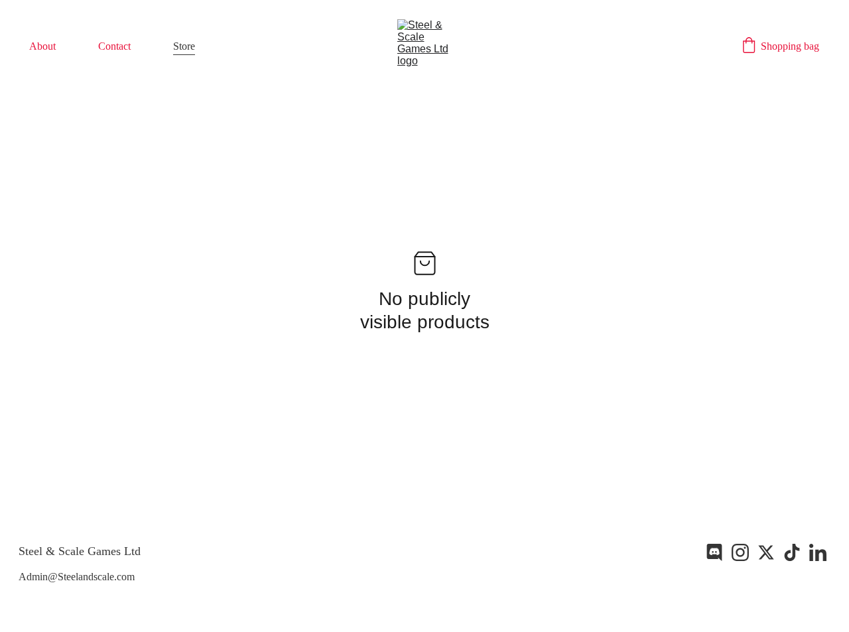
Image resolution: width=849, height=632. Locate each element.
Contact (114, 46)
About (42, 46)
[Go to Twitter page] (766, 552)
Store (184, 46)
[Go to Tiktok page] (792, 552)
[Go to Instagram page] (740, 552)
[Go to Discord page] (714, 552)
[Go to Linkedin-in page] (817, 552)
